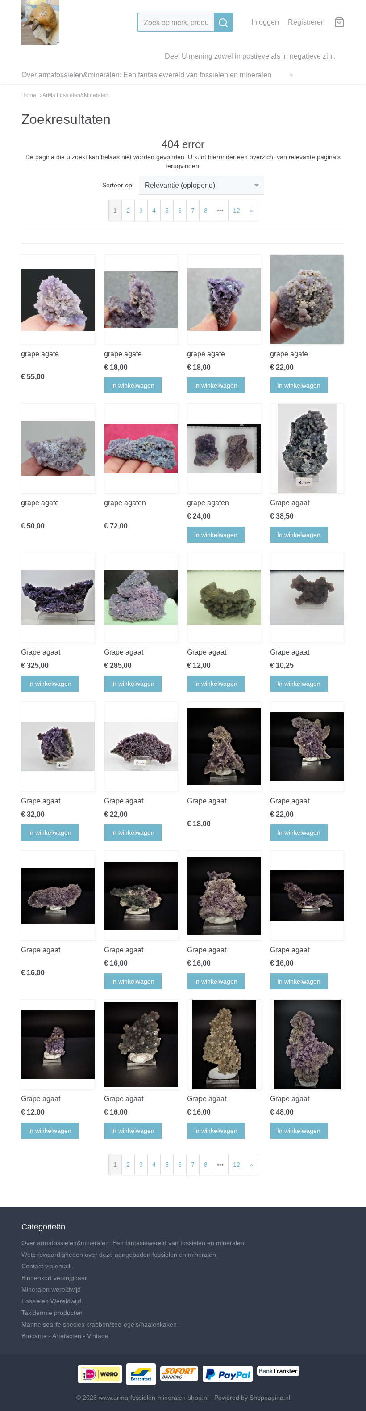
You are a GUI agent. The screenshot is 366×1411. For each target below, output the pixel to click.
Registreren (306, 22)
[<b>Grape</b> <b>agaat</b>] (307, 448)
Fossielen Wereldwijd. (52, 1301)
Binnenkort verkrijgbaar (54, 1277)
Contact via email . (47, 1266)
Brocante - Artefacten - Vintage (64, 1335)
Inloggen (265, 22)
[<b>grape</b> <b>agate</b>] (58, 299)
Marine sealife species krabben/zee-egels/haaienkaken (99, 1324)
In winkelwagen (132, 385)
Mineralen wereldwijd (51, 1289)
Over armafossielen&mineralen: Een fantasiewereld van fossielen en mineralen (146, 75)
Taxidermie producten (52, 1312)
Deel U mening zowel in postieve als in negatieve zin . (250, 56)
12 (236, 210)
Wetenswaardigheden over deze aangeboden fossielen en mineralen (118, 1254)
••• (220, 210)
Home (28, 95)
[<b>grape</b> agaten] (141, 448)
